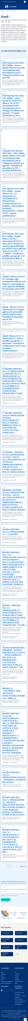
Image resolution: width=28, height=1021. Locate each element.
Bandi (3, 60)
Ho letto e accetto (10, 895)
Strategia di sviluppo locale (6, 983)
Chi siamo (17, 975)
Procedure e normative (19, 981)
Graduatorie (3, 974)
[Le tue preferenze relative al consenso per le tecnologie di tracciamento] (25, 1019)
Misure (2, 975)
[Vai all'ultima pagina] (5, 868)
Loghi (16, 983)
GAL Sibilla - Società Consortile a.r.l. (9, 1)
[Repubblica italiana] (23, 913)
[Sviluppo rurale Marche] (21, 918)
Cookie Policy (13, 1017)
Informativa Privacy (14, 895)
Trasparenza (17, 979)
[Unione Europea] (14, 913)
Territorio (16, 977)
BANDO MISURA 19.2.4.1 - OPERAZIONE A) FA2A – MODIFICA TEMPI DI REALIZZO (14, 777)
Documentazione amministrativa (7, 981)
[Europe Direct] (21, 954)
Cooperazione (17, 974)
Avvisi (2, 979)
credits (18, 1017)
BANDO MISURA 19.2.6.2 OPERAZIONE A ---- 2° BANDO (13, 531)
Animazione (3, 977)
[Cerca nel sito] (25, 7)
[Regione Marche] (7, 918)
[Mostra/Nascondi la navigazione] (3, 6)
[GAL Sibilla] (5, 913)
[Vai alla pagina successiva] (2, 868)
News (16, 972)
